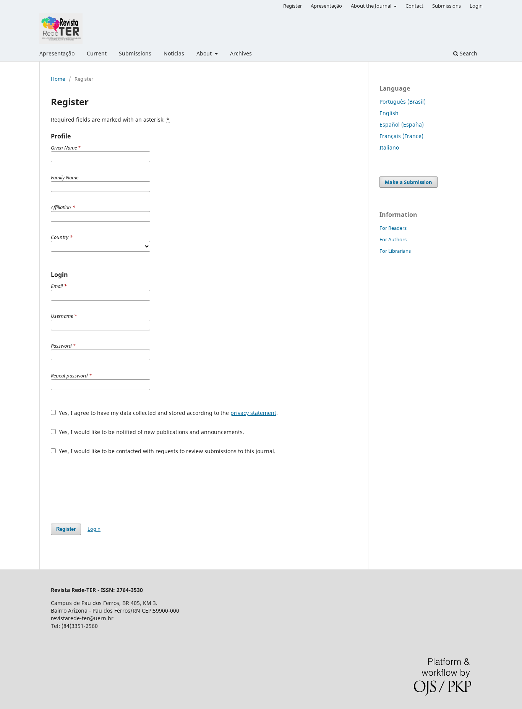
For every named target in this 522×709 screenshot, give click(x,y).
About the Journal (371, 5)
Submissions (135, 53)
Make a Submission (408, 182)
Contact (414, 5)
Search (467, 53)
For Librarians (395, 250)
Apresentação (57, 53)
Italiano (389, 147)
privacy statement (253, 412)
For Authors (393, 239)
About (204, 53)
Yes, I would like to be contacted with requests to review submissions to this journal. (166, 451)
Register (292, 5)
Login (476, 5)
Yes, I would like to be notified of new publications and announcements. (150, 432)
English (389, 113)
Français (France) (401, 136)
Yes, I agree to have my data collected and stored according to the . (167, 412)
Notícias (174, 53)
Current (97, 53)
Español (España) (401, 124)
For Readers (393, 227)
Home (58, 78)
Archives (241, 53)
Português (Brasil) (402, 101)
